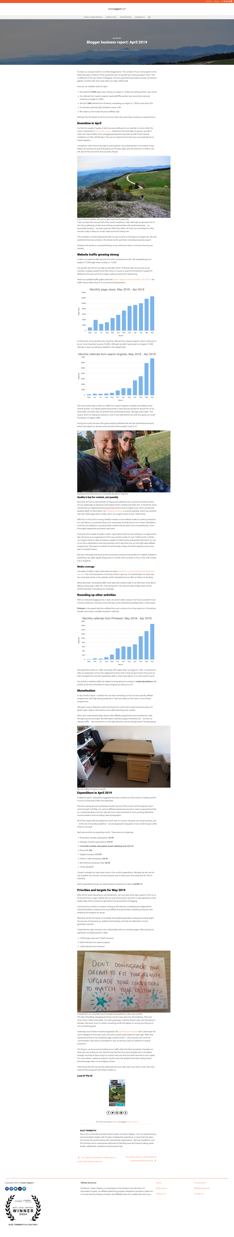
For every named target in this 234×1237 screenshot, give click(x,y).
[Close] (146, 588)
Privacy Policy (130, 630)
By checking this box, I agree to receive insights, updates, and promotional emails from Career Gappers (133, 606)
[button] (101, 633)
